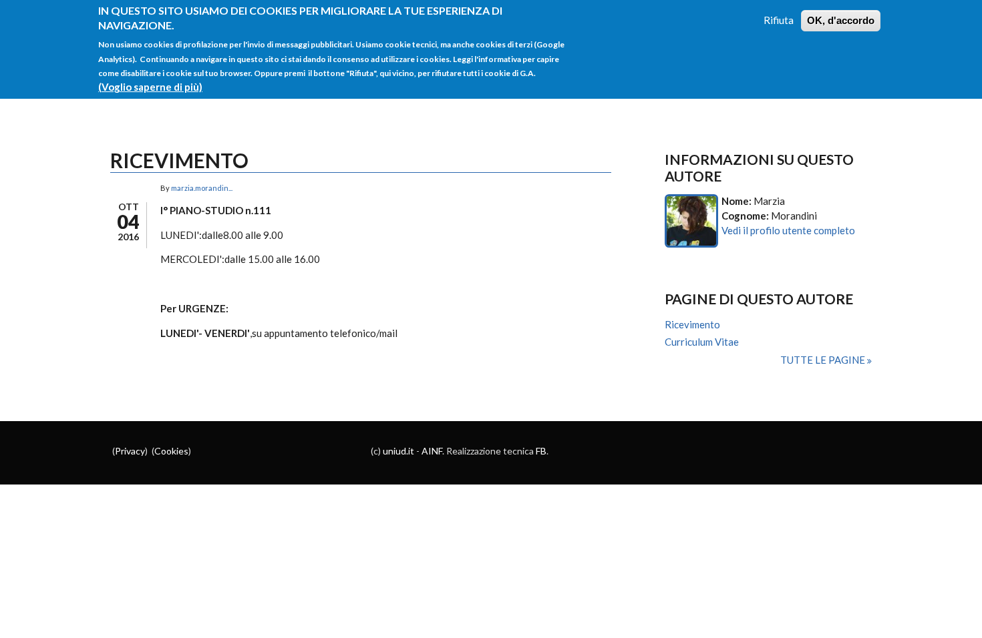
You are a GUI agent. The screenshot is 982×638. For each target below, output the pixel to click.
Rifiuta (779, 20)
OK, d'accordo (840, 20)
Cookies (171, 450)
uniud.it (398, 450)
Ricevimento (692, 324)
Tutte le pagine (823, 360)
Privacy (130, 450)
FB (541, 450)
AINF (432, 450)
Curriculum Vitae (702, 342)
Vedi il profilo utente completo (788, 230)
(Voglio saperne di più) (150, 87)
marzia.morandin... (201, 188)
